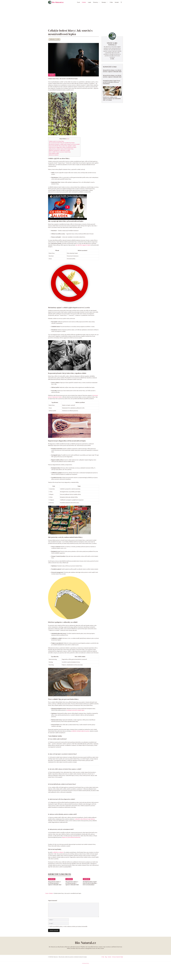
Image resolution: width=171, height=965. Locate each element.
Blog (106, 957)
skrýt (68, 138)
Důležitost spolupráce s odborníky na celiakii (59, 150)
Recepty (104, 2)
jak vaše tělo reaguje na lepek (83, 245)
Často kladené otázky (54, 153)
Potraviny (95, 2)
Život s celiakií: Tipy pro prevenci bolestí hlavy (60, 152)
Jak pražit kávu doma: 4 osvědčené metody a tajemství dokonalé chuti (54, 883)
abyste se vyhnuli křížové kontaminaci (71, 837)
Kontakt (117, 2)
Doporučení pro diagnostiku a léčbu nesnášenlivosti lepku (62, 147)
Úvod (78, 2)
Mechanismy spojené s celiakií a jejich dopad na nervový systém (64, 144)
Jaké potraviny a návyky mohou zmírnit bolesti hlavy (61, 149)
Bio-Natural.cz (58, 2)
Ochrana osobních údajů (117, 957)
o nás (112, 58)
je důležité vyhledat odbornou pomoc (80, 731)
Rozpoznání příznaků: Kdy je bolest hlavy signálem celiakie (62, 146)
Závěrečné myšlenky (53, 155)
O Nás (111, 2)
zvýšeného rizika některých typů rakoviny (85, 819)
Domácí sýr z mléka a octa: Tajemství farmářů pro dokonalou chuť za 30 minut (112, 98)
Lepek (89, 2)
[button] (121, 2)
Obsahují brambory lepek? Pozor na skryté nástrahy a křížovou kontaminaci (90, 883)
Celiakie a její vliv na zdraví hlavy (56, 141)
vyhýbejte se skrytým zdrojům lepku (75, 710)
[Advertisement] (85, 14)
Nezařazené (52, 879)
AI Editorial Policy (85, 963)
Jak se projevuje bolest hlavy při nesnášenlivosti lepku (62, 142)
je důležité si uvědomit (58, 852)
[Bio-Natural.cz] (49, 2)
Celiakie (84, 2)
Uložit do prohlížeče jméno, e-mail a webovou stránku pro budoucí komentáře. (68, 926)
